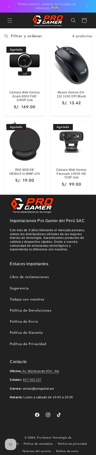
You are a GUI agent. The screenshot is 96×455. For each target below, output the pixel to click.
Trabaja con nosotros (27, 299)
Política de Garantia (26, 332)
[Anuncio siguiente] (86, 6)
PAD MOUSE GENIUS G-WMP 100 (24, 171)
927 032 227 (32, 380)
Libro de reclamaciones (29, 276)
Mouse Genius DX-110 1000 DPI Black (71, 94)
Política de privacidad (72, 444)
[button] (9, 20)
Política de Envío (24, 321)
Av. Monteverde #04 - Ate (40, 371)
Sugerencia (19, 288)
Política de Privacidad (28, 343)
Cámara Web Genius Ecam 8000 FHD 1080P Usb (24, 96)
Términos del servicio (36, 451)
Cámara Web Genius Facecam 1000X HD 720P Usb (71, 173)
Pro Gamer (44, 437)
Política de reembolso (38, 444)
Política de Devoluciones (30, 310)
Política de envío (67, 451)
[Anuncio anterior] (9, 6)
